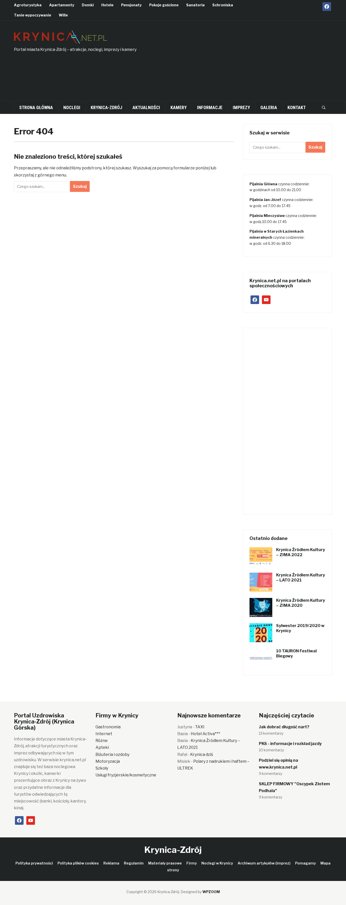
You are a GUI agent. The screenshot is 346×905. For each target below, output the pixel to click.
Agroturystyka (28, 5)
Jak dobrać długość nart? (284, 727)
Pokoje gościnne (164, 5)
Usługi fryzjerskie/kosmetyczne (125, 775)
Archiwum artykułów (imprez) (264, 863)
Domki (88, 5)
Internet (103, 733)
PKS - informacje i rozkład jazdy (290, 743)
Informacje (209, 107)
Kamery (178, 107)
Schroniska (222, 5)
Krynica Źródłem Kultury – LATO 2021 (300, 578)
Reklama (111, 863)
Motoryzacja (107, 761)
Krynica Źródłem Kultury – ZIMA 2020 (300, 603)
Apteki (102, 747)
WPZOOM (211, 892)
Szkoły (101, 768)
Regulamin (134, 863)
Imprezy (241, 107)
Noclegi (71, 107)
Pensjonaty (131, 5)
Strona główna (36, 107)
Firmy (191, 863)
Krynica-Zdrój (106, 107)
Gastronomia (108, 727)
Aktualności (146, 107)
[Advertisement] (264, 63)
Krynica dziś (201, 754)
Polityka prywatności (34, 863)
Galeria (268, 107)
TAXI (199, 727)
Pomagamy (305, 863)
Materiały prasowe (165, 863)
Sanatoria (195, 5)
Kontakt (296, 107)
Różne (101, 740)
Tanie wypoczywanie (32, 15)
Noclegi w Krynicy (217, 863)
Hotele (107, 5)
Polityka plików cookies (78, 863)
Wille (63, 15)
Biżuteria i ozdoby (112, 754)
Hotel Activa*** (205, 733)
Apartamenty (61, 5)
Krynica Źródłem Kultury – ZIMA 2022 (300, 552)
